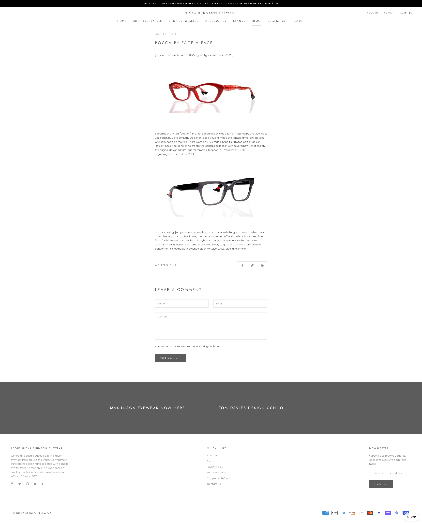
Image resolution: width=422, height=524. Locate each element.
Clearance (277, 21)
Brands (239, 21)
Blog (256, 21)
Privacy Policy (215, 467)
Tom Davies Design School (252, 407)
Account (373, 12)
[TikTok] (43, 483)
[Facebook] (12, 483)
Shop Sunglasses (183, 21)
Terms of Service (217, 472)
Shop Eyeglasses (147, 21)
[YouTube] (35, 483)
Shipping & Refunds (219, 478)
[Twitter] (19, 483)
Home (121, 21)
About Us (212, 455)
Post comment (170, 357)
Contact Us (214, 484)
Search (299, 21)
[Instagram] (27, 483)
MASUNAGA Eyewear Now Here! (148, 407)
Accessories (215, 21)
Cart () (407, 13)
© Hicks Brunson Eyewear (32, 513)
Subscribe (381, 484)
